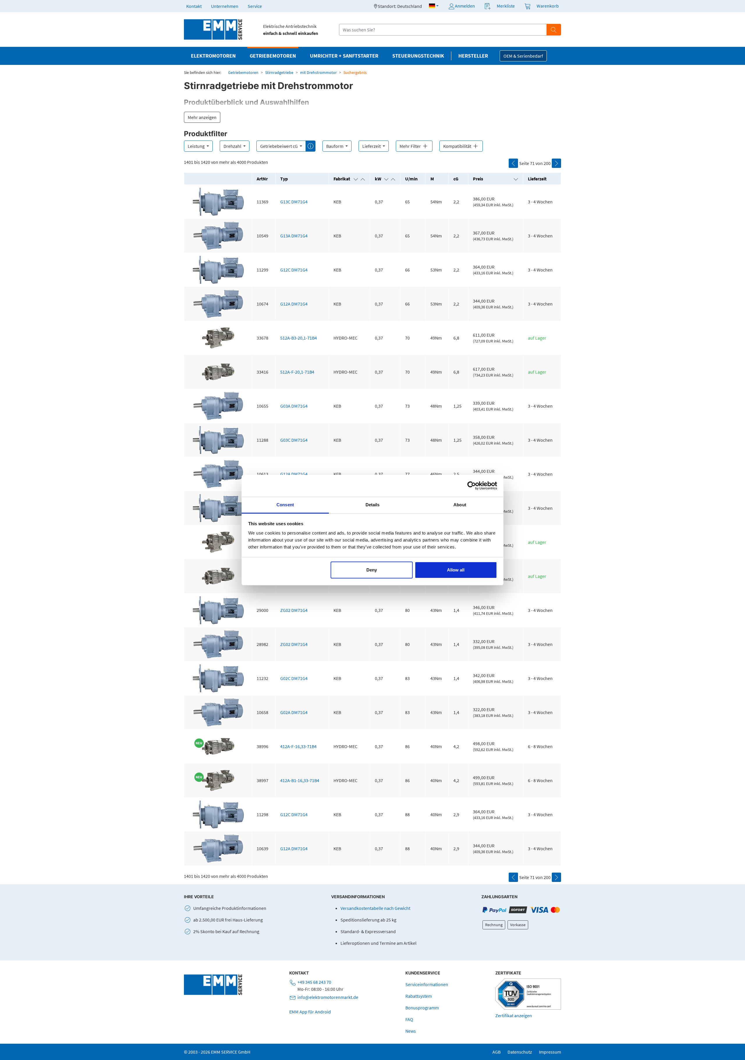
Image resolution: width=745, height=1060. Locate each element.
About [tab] (459, 504)
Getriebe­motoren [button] (273, 56)
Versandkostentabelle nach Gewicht (375, 908)
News (410, 1031)
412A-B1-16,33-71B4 (299, 780)
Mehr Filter (411, 146)
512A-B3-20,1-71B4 (298, 338)
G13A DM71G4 (294, 236)
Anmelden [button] (465, 6)
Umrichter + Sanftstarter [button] (344, 56)
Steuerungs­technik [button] (418, 56)
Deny (371, 569)
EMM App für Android (310, 1012)
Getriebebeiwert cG (279, 146)
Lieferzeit (372, 146)
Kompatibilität (457, 146)
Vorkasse (518, 924)
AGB (496, 1052)
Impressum (550, 1052)
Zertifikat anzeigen (513, 1015)
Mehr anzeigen (202, 117)
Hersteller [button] (473, 56)
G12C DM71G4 (294, 270)
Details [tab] (373, 504)
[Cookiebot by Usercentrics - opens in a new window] (471, 485)
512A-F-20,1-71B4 (297, 372)
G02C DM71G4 (294, 678)
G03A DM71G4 (294, 406)
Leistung (196, 146)
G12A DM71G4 (294, 304)
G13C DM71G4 (294, 202)
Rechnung (494, 924)
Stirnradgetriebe (279, 72)
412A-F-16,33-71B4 (298, 746)
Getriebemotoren (243, 72)
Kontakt (194, 6)
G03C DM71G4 (294, 440)
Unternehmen (224, 6)
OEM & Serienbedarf (523, 56)
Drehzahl (233, 146)
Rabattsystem (418, 996)
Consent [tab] (285, 504)
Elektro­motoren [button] (213, 56)
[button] (434, 6)
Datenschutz (520, 1052)
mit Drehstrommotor (318, 72)
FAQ (409, 1019)
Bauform (335, 146)
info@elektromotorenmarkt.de (327, 997)
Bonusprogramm (422, 1008)
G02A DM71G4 (294, 712)
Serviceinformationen (426, 984)
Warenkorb (548, 6)
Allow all (455, 569)
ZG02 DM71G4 (294, 610)
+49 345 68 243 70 (314, 982)
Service (255, 6)
